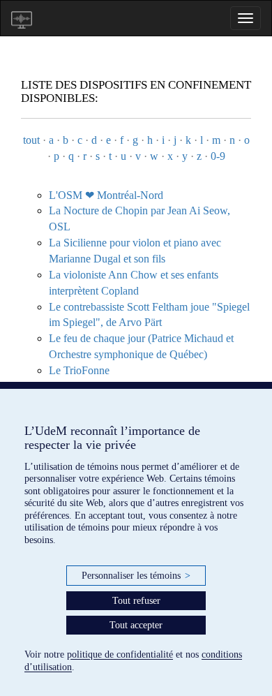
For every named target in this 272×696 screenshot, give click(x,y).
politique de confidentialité (120, 654)
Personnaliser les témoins (136, 575)
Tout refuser (136, 600)
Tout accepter (136, 625)
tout (31, 140)
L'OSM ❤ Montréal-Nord (106, 195)
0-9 (218, 156)
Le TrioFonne (79, 370)
